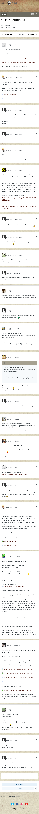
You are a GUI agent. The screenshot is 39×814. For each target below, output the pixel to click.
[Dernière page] (36, 34)
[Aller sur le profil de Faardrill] (4, 255)
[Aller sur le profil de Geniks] (4, 328)
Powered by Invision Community (19, 811)
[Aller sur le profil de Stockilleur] (4, 441)
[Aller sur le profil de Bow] (4, 556)
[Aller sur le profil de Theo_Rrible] (4, 740)
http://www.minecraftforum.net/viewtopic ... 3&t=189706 (19, 58)
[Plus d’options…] (36, 44)
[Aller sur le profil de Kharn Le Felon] (4, 357)
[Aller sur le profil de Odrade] (4, 645)
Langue (15, 809)
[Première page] (2, 34)
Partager (20, 784)
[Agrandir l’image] (9, 94)
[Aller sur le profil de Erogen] (4, 219)
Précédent (9, 34)
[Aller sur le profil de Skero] (4, 77)
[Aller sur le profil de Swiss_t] (4, 710)
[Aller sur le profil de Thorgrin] (4, 45)
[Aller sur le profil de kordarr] (4, 291)
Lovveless (7, 25)
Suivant (31, 34)
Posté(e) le (14, 45)
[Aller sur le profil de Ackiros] (4, 237)
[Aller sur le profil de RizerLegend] (4, 110)
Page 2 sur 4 (20, 34)
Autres (16, 27)
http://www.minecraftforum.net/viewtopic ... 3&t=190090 (19, 62)
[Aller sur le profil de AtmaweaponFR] (4, 419)
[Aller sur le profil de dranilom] (4, 170)
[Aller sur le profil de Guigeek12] (4, 134)
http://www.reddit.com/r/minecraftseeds (14, 474)
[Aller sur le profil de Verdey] (4, 310)
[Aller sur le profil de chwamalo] (4, 273)
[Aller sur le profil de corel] (4, 485)
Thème (23, 809)
